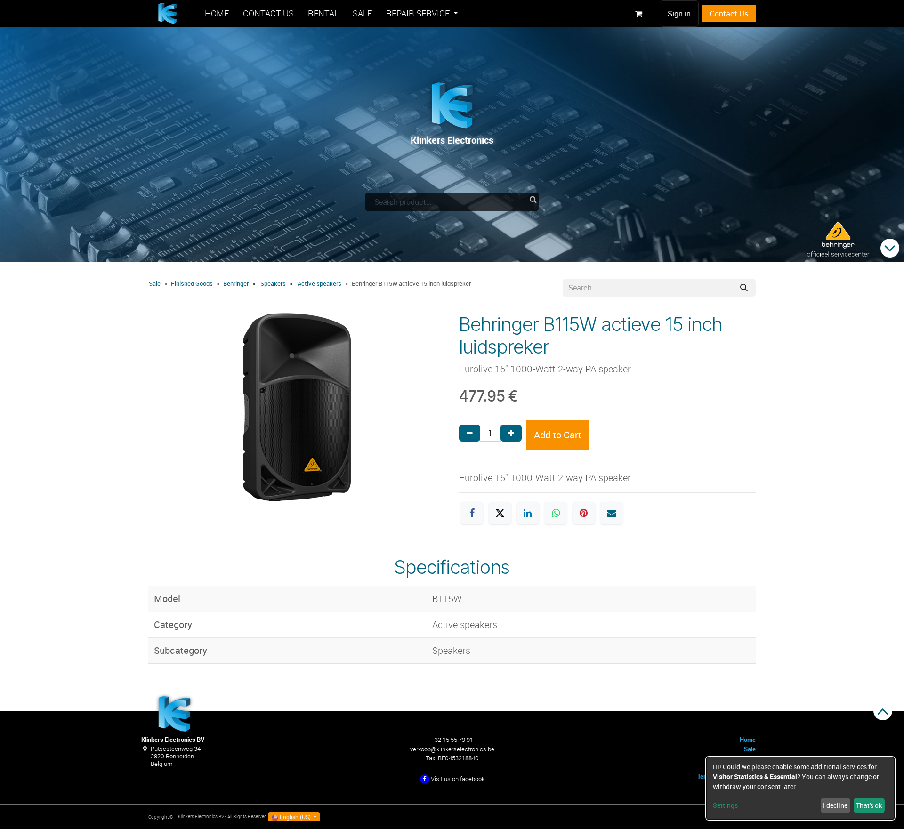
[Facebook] (471, 513)
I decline (835, 805)
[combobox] (452, 202)
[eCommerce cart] (638, 14)
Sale (155, 283)
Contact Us (729, 13)
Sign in (679, 13)
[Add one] (511, 433)
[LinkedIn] (528, 513)
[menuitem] (217, 13)
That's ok (869, 805)
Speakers (273, 283)
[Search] (744, 288)
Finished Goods (192, 283)
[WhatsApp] (555, 513)
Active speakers (319, 283)
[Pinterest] (584, 513)
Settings (725, 805)
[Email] (611, 513)
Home (748, 739)
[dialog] (800, 788)
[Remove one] (469, 433)
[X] (500, 513)
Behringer (236, 283)
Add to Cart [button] (557, 434)
